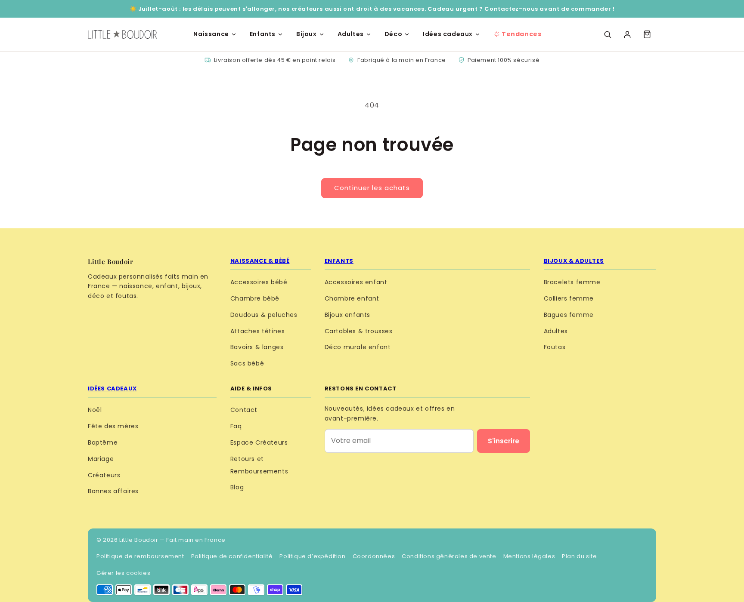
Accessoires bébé (259, 282)
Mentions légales (529, 556)
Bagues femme (569, 314)
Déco (393, 34)
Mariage (101, 459)
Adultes (351, 34)
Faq (236, 426)
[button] (647, 34)
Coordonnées (374, 556)
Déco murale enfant (358, 347)
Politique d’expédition (312, 556)
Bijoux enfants (347, 314)
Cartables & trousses (359, 331)
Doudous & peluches (264, 314)
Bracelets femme (572, 282)
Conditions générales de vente (449, 556)
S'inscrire (503, 440)
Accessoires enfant (356, 282)
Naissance (211, 34)
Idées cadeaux (448, 34)
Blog (237, 487)
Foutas (555, 347)
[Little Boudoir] (122, 34)
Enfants (263, 34)
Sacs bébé (247, 363)
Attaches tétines (257, 331)
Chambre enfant (352, 298)
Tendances (521, 34)
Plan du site (579, 556)
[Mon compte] (627, 34)
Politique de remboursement (140, 556)
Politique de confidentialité (232, 556)
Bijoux (306, 34)
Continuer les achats (372, 187)
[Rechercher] (607, 34)
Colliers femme (569, 298)
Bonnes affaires (113, 491)
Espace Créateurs (259, 442)
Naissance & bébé (260, 261)
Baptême (103, 442)
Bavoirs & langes (257, 347)
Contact (243, 409)
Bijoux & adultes (574, 261)
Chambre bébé (254, 298)
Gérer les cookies (123, 573)
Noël (95, 409)
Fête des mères (113, 426)
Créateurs (104, 475)
